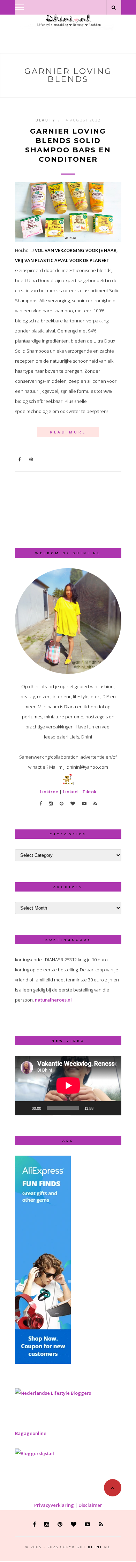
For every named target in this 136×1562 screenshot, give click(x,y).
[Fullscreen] (112, 1108)
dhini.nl (99, 1547)
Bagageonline (30, 1433)
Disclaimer (90, 1505)
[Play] (24, 1108)
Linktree (49, 791)
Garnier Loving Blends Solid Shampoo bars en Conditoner (68, 145)
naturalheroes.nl (53, 1000)
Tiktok (89, 791)
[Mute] (101, 1108)
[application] (68, 1085)
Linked (70, 791)
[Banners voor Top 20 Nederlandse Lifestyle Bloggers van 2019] (53, 1393)
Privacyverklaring (54, 1505)
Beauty (45, 120)
